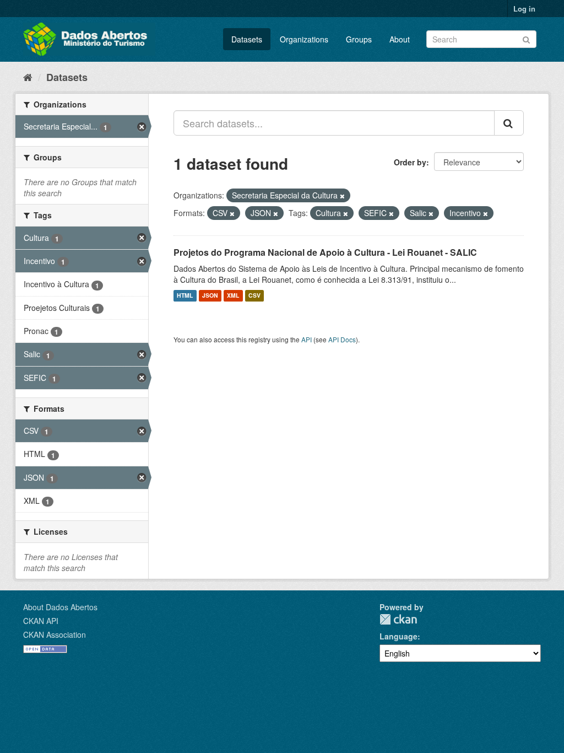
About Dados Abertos (60, 606)
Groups (359, 39)
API (306, 339)
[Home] (27, 76)
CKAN (398, 619)
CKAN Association (54, 634)
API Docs (342, 339)
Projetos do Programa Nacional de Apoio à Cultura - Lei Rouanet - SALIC (325, 252)
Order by (410, 162)
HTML (185, 296)
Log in (524, 8)
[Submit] (526, 38)
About (399, 39)
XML (233, 296)
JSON (210, 296)
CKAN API (40, 620)
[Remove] (342, 195)
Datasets (246, 39)
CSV (254, 296)
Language (398, 636)
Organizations (304, 39)
